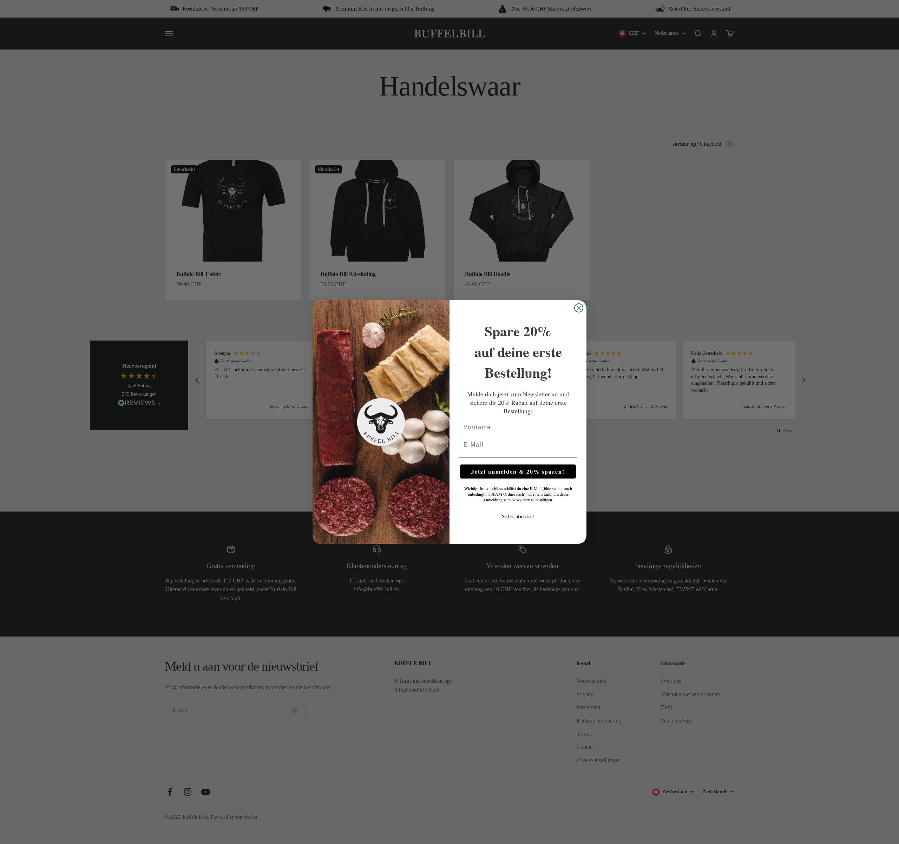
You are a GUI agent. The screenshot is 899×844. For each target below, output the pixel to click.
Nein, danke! (517, 516)
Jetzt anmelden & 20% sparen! (518, 471)
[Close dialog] (579, 308)
